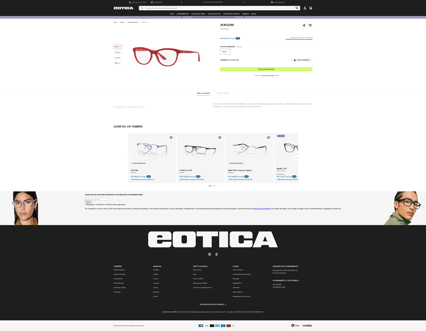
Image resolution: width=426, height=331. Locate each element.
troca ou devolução (267, 75)
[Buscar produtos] (297, 8)
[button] (181, 2)
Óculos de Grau (133, 22)
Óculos (122, 22)
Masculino (90, 204)
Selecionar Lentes (266, 69)
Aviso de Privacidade (261, 208)
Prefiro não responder (116, 204)
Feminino (101, 204)
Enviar (88, 202)
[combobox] (219, 8)
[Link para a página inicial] (115, 22)
